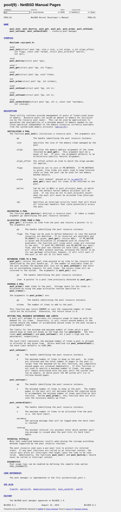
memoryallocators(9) (44, 489)
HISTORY (8, 496)
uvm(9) (79, 489)
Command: (8, 10)
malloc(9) (61, 127)
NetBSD (40, 509)
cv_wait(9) (77, 179)
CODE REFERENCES (13, 473)
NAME (6, 24)
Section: (34, 10)
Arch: (64, 10)
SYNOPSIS (8, 38)
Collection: (76, 10)
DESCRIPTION (10, 111)
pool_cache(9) (65, 489)
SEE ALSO (8, 484)
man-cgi (68, 509)
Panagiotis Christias (81, 509)
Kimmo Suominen (52, 509)
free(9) (14, 489)
